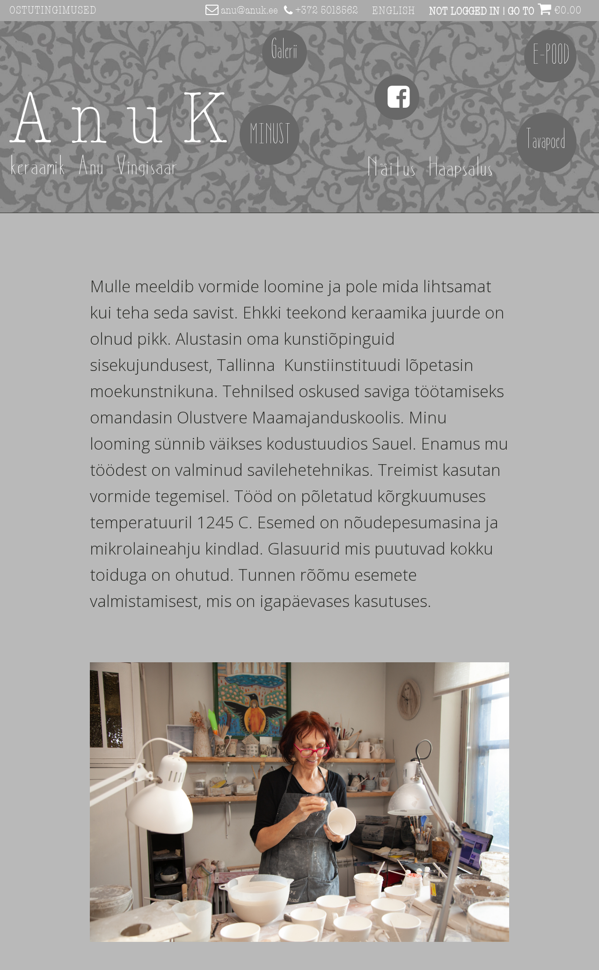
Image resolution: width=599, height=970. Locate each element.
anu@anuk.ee (249, 10)
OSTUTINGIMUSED (52, 10)
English (393, 11)
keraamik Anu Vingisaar (94, 167)
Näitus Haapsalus (436, 168)
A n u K (118, 121)
